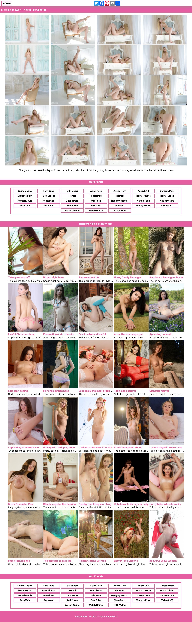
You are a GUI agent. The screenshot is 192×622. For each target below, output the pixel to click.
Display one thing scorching (95, 504)
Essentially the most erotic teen (97, 390)
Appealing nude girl (160, 334)
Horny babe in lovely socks (165, 504)
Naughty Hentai (119, 200)
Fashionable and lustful (92, 334)
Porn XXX (25, 205)
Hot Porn (119, 195)
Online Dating (24, 191)
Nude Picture (167, 200)
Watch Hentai (95, 210)
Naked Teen (143, 200)
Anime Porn (119, 191)
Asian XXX (143, 191)
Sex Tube (96, 205)
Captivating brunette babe (23, 447)
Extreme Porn (24, 195)
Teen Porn (119, 205)
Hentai (72, 195)
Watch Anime (72, 210)
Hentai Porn (96, 195)
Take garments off (19, 277)
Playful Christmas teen (21, 334)
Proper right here (53, 277)
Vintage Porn (143, 205)
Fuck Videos (48, 195)
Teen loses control (125, 390)
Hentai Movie (25, 200)
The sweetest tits (89, 277)
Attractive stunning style (128, 334)
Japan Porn (72, 200)
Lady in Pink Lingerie (126, 560)
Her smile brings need (56, 390)
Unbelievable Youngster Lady (131, 504)
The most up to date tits (57, 560)
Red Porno (72, 205)
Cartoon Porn (167, 191)
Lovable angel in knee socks (165, 447)
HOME (7, 3)
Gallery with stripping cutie (59, 447)
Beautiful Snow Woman (163, 560)
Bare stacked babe (19, 560)
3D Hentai (72, 191)
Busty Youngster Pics (20, 504)
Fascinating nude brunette (58, 334)
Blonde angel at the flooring (59, 504)
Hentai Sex (48, 200)
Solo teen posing (18, 390)
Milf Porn (96, 200)
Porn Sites (48, 191)
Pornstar (48, 205)
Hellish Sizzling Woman (92, 560)
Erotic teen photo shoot (128, 447)
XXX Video (120, 210)
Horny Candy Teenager (127, 277)
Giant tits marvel (159, 390)
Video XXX (167, 205)
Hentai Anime (143, 195)
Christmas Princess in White (95, 447)
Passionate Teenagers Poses (166, 277)
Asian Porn (96, 191)
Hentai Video (167, 195)
